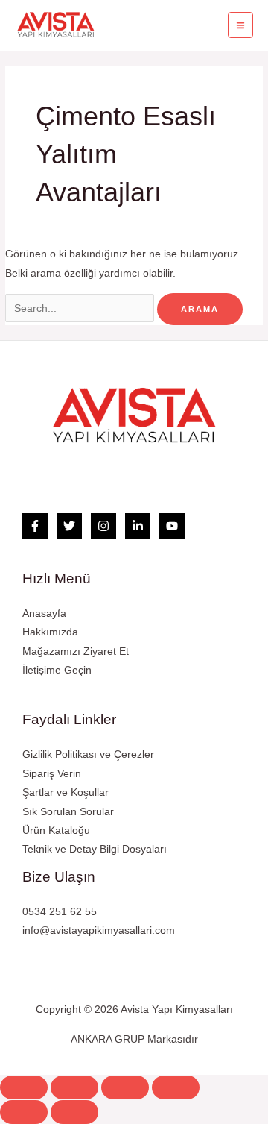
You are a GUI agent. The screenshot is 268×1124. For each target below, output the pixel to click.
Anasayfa (44, 613)
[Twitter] (69, 526)
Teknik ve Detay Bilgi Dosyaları (94, 849)
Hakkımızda (50, 632)
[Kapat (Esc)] (24, 1087)
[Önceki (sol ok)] (24, 1112)
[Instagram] (103, 526)
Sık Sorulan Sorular (68, 811)
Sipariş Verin (51, 773)
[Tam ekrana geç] (125, 1087)
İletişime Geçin (57, 670)
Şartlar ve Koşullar (65, 792)
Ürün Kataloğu (56, 830)
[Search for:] (81, 308)
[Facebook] (35, 526)
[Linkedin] (137, 526)
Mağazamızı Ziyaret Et (75, 651)
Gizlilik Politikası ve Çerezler (88, 754)
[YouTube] (172, 526)
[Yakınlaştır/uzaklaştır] (176, 1087)
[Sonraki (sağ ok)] (74, 1112)
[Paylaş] (74, 1087)
